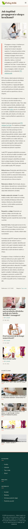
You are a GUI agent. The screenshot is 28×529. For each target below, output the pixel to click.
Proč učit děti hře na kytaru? (13, 382)
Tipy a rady (24, 288)
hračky (11, 109)
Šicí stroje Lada (9, 358)
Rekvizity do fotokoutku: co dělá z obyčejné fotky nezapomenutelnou (13, 413)
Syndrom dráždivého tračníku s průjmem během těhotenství (13, 396)
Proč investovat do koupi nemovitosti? (13, 337)
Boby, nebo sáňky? (8, 443)
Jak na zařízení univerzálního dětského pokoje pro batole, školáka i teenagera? (13, 312)
